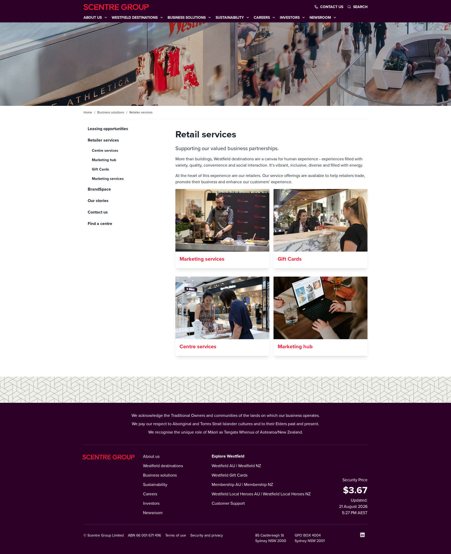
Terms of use (175, 535)
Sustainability (155, 484)
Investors (151, 503)
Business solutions (110, 112)
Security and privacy (206, 535)
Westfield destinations (163, 465)
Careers (150, 494)
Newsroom (153, 512)
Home (88, 112)
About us (151, 456)
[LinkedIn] (362, 534)
